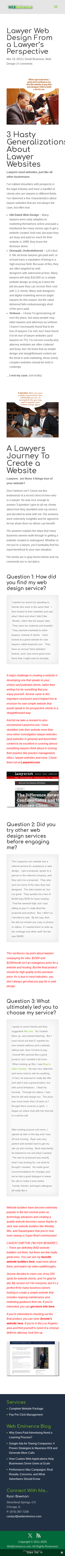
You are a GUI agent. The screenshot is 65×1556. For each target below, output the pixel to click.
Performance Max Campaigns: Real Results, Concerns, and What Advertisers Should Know (31, 1474)
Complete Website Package (26, 1408)
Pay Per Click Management (26, 1414)
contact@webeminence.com (24, 1516)
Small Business (34, 59)
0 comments (25, 63)
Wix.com (28, 1031)
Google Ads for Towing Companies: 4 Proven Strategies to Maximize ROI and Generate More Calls (33, 1448)
